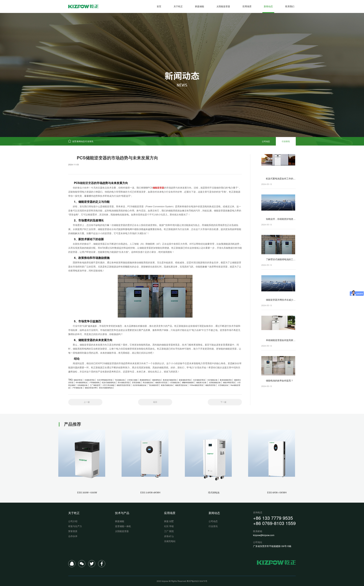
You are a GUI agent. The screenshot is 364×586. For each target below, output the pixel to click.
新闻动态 (268, 6)
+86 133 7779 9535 (273, 517)
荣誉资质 (72, 531)
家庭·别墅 (169, 521)
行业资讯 (89, 141)
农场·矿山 (169, 536)
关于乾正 (178, 6)
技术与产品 (122, 512)
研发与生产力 (75, 526)
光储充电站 (169, 541)
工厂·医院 (169, 531)
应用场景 (247, 6)
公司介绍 (72, 521)
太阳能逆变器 (223, 6)
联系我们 (289, 6)
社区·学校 (169, 526)
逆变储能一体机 (123, 526)
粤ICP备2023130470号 (197, 581)
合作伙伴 (72, 536)
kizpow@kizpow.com (263, 535)
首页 (159, 6)
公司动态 (266, 141)
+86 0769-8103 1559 (274, 523)
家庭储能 (199, 6)
